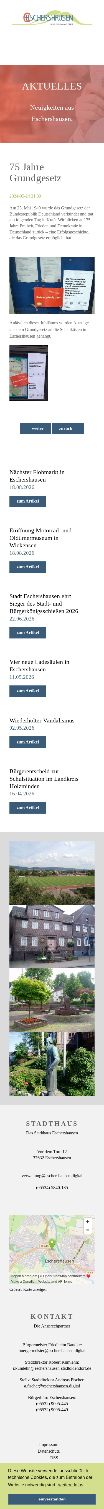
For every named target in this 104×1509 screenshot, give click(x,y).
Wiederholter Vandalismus (42, 720)
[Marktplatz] (52, 1000)
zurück (66, 428)
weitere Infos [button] (70, 1484)
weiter (37, 428)
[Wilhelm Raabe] (52, 1064)
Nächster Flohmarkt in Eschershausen (37, 476)
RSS (54, 1457)
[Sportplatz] (52, 873)
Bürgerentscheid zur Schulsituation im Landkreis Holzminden (43, 779)
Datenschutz (49, 1451)
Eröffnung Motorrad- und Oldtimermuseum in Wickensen (40, 538)
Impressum (48, 1444)
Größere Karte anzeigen (28, 1289)
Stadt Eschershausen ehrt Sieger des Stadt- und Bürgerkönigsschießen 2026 (43, 603)
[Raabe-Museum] (52, 936)
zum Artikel (28, 501)
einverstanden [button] (52, 1499)
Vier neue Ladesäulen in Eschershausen (39, 665)
